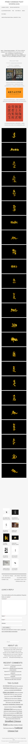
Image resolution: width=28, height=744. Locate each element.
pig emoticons (11, 713)
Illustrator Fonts (6, 10)
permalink (17, 65)
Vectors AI (18, 10)
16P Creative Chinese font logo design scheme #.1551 (7, 577)
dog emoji (9, 698)
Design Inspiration (14, 7)
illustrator (6, 706)
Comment (4, 598)
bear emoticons (20, 686)
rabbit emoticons (7, 715)
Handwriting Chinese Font (16, 704)
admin (17, 60)
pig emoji (7, 713)
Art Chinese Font (7, 686)
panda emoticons (12, 711)
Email (3, 619)
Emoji (23, 10)
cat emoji (11, 690)
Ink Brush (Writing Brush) (13, 706)
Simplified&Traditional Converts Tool (11, 17)
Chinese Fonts (5, 7)
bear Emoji (14, 686)
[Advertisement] (14, 34)
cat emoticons (17, 690)
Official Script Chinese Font (17, 709)
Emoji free (12, 700)
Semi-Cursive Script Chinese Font (13, 718)
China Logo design (8, 692)
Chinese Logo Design (18, 694)
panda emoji (6, 711)
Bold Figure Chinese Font (10, 688)
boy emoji (19, 688)
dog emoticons (14, 698)
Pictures (3, 14)
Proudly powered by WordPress (8, 738)
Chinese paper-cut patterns (8, 696)
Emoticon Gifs (10, 702)
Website (4, 623)
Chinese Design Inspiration (9, 50)
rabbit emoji (19, 713)
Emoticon (15, 700)
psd (15, 713)
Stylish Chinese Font (10, 728)
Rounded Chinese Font (17, 717)
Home (2, 50)
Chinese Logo (12, 694)
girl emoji (16, 702)
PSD (13, 10)
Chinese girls (7, 694)
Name (3, 616)
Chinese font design (18, 692)
